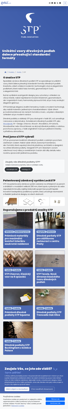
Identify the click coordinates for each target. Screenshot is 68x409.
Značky (19, 72)
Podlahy (8, 270)
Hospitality (41, 232)
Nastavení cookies (17, 406)
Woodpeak (7, 124)
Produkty (11, 72)
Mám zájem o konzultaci (17, 389)
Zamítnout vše (55, 403)
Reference (9, 232)
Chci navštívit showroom (42, 389)
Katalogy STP (26, 169)
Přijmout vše (55, 399)
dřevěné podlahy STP (28, 161)
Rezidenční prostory (22, 232)
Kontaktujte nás (12, 169)
